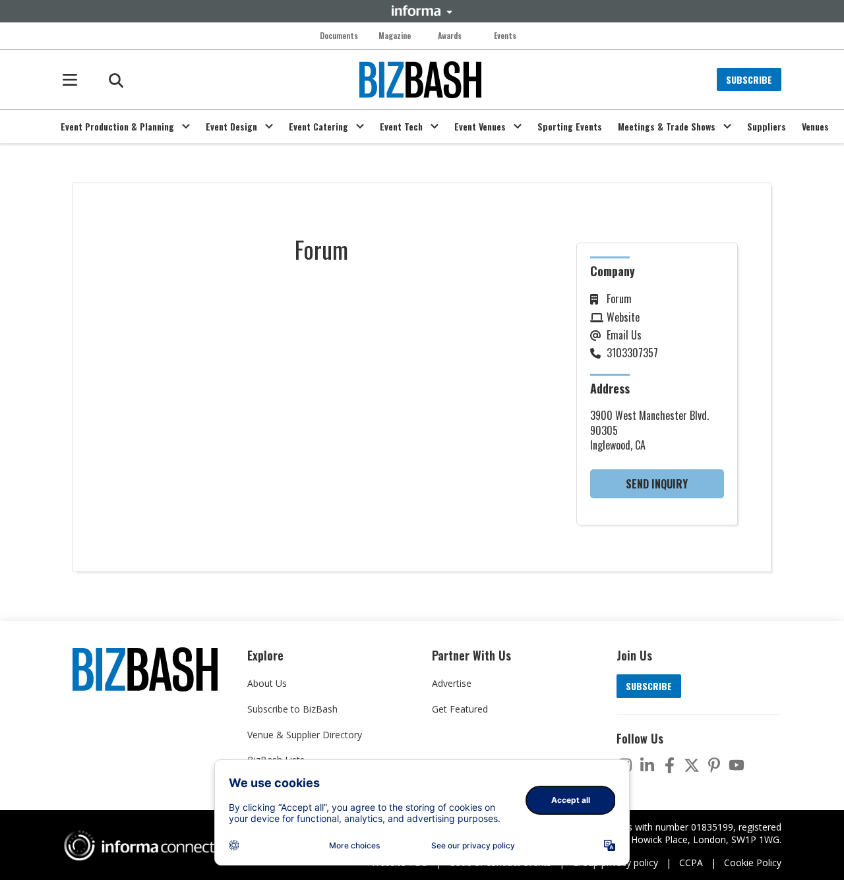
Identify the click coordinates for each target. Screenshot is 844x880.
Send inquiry (657, 484)
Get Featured (460, 709)
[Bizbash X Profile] (692, 765)
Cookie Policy (752, 862)
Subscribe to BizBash (292, 709)
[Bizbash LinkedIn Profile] (647, 765)
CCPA (691, 862)
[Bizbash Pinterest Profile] (714, 765)
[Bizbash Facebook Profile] (669, 765)
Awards (450, 35)
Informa (422, 10)
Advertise (451, 683)
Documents (339, 35)
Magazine (394, 35)
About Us (267, 683)
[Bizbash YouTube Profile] (736, 765)
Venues (815, 126)
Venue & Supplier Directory (304, 734)
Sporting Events (569, 126)
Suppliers (766, 126)
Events (505, 35)
